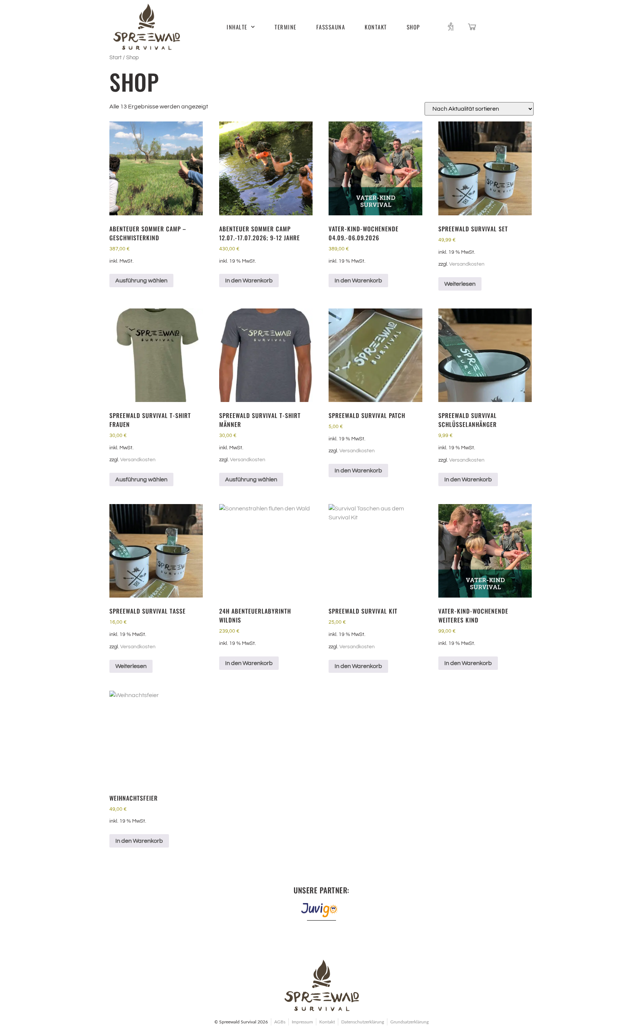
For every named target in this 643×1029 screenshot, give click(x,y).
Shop (413, 27)
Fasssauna (330, 27)
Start (115, 57)
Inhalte (237, 27)
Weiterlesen (460, 284)
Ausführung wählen (141, 281)
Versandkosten (466, 264)
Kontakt (376, 27)
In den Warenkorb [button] (249, 281)
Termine (286, 27)
